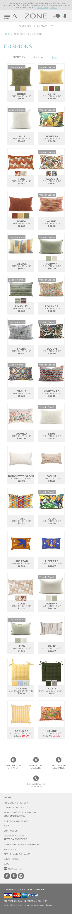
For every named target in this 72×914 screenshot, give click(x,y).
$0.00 (56, 16)
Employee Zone (37, 905)
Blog (6, 864)
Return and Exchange (17, 854)
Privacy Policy (23, 905)
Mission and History (16, 803)
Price (54, 57)
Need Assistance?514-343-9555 (36, 785)
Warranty (10, 849)
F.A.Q (6, 826)
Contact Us (25, 26)
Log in (64, 16)
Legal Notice (11, 859)
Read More (42, 7)
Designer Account (15, 836)
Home (7, 34)
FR (52, 26)
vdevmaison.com (14, 808)
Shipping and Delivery (36, 766)
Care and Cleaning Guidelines (21, 844)
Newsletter (15, 869)
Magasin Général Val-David (20, 812)
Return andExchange (59, 766)
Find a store (40, 26)
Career (49, 905)
